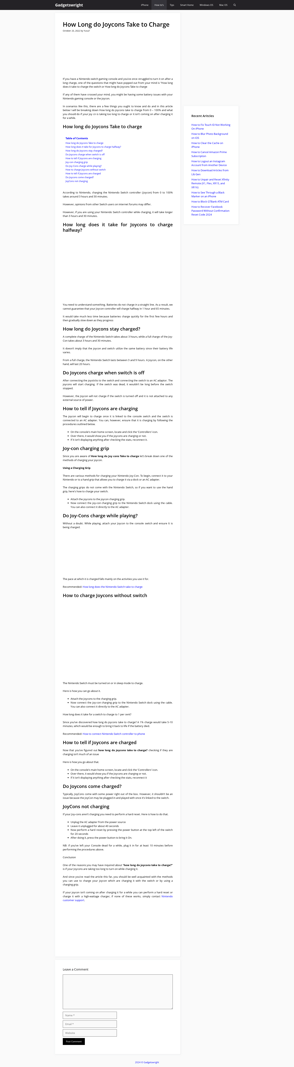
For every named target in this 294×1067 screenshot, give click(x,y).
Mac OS (223, 4)
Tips (172, 4)
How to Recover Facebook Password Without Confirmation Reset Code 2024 (210, 210)
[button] (234, 5)
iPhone (144, 4)
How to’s (159, 4)
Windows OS (206, 4)
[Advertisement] (118, 57)
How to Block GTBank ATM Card (210, 201)
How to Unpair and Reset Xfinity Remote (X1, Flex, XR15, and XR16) (210, 183)
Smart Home (187, 4)
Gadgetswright (69, 5)
